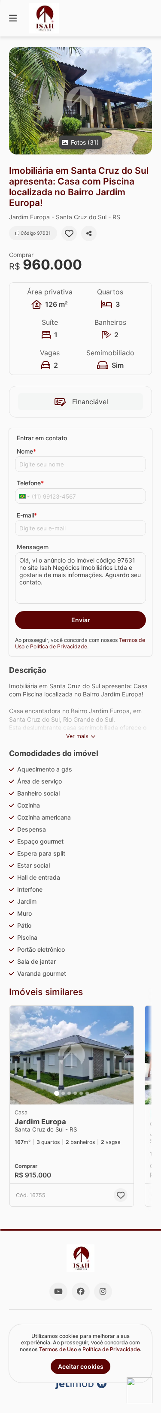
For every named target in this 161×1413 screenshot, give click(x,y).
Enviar (80, 619)
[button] (80, 100)
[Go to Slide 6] (87, 1093)
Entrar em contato (42, 438)
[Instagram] (103, 1292)
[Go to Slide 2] (63, 1093)
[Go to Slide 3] (69, 1093)
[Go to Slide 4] (75, 1093)
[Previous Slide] (16, 100)
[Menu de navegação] (13, 18)
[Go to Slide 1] (56, 1093)
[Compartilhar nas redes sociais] (89, 233)
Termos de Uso (58, 1349)
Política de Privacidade (58, 646)
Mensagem (33, 547)
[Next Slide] (145, 100)
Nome (26, 451)
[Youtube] (58, 1292)
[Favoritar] (69, 233)
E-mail (27, 515)
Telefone (30, 483)
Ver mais (77, 736)
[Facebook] (81, 1292)
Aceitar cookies (80, 1366)
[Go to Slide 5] (81, 1093)
